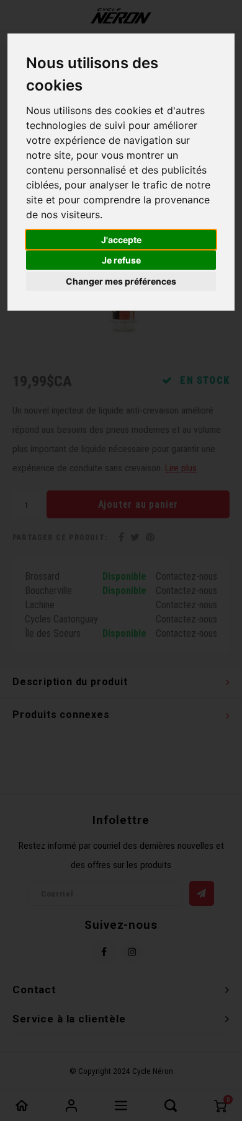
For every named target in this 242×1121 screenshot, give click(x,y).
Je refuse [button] (121, 260)
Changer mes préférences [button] (121, 281)
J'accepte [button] (121, 239)
